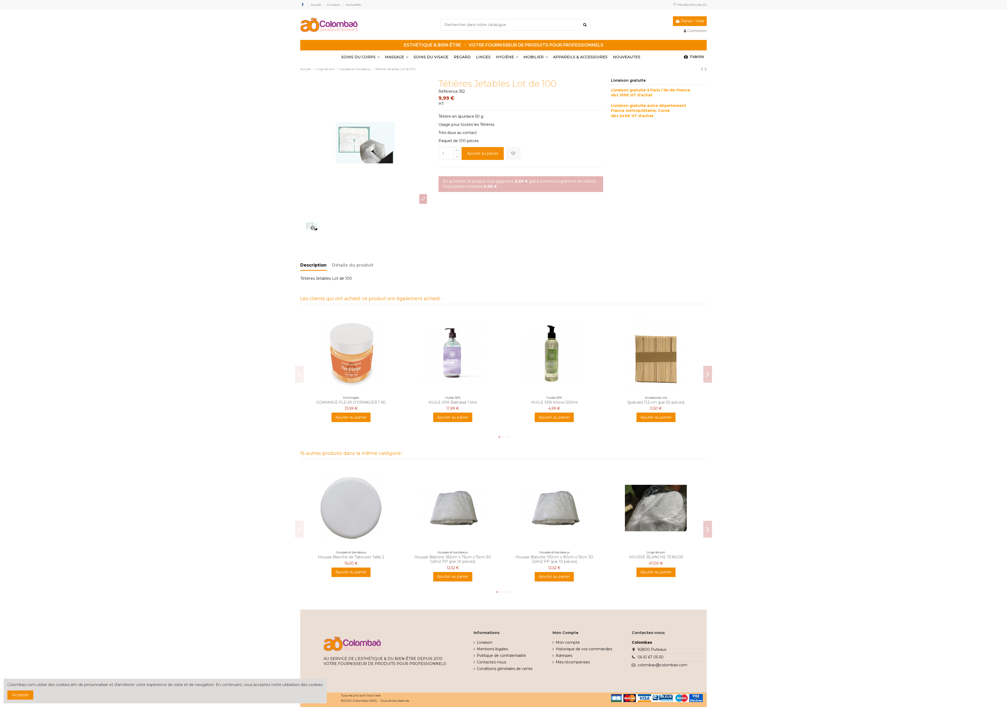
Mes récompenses (573, 662)
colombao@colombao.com (662, 665)
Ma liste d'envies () (692, 5)
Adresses (564, 655)
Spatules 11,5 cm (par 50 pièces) (655, 402)
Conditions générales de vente (505, 668)
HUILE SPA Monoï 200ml (554, 402)
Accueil (316, 5)
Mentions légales (492, 649)
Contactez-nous (491, 662)
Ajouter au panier (482, 153)
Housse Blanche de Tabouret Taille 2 (351, 557)
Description (313, 265)
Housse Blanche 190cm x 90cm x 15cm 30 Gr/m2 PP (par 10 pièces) (554, 559)
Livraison (334, 5)
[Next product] (706, 69)
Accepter (20, 695)
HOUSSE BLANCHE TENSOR (656, 557)
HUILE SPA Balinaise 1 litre (452, 402)
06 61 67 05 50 (650, 657)
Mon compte (568, 642)
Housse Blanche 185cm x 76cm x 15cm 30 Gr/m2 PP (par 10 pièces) (452, 559)
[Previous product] (703, 69)
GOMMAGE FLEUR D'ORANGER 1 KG (351, 402)
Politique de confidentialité (501, 655)
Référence (448, 91)
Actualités (353, 5)
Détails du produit (352, 265)
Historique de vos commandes (584, 649)
